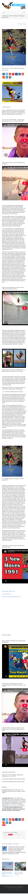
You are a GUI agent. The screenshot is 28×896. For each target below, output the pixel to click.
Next (24, 24)
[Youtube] (14, 891)
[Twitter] (6, 834)
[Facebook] (3, 834)
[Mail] (6, 836)
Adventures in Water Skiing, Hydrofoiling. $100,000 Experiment (7, 873)
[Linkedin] (17, 834)
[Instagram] (16, 891)
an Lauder (10, 776)
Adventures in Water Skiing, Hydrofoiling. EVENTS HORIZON (19, 873)
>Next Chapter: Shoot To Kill (8, 591)
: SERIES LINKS (11, 596)
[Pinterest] (18, 891)
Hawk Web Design (13, 889)
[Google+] (15, 834)
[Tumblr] (13, 834)
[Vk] (4, 836)
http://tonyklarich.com (13, 805)
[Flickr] (9, 891)
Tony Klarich (15, 844)
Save (4, 825)
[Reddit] (20, 834)
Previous (20, 24)
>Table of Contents (6, 594)
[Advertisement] (14, 616)
